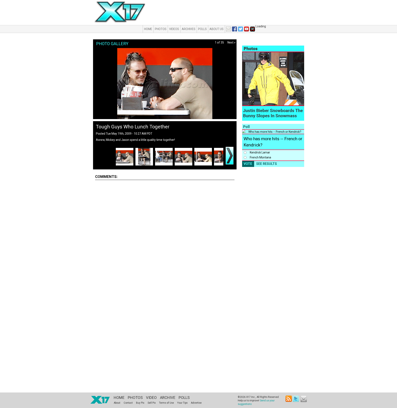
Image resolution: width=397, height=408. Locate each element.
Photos (160, 29)
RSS (288, 398)
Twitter (296, 398)
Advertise (196, 402)
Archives (188, 29)
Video (151, 397)
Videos (174, 29)
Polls (202, 29)
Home (148, 29)
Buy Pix (140, 402)
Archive (167, 397)
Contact (128, 402)
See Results (266, 164)
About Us (216, 29)
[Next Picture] (229, 155)
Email (303, 398)
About (117, 402)
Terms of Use (166, 402)
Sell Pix (152, 402)
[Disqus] (164, 234)
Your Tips (182, 402)
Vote (248, 164)
